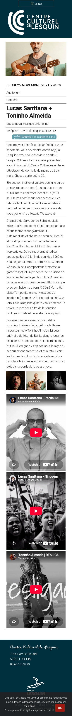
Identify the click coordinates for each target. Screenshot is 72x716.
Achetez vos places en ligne (38, 136)
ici (53, 710)
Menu (38, 4)
